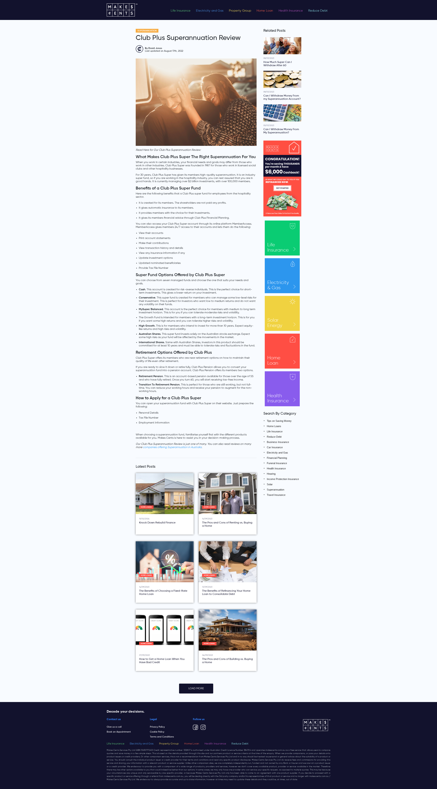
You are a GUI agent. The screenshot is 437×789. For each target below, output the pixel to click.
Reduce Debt (318, 10)
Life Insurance (181, 10)
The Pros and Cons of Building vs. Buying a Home (227, 661)
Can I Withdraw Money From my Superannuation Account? (282, 97)
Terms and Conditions (162, 737)
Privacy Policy (157, 727)
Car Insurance (275, 447)
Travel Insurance (276, 494)
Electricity (278, 285)
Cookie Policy (157, 732)
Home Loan (265, 10)
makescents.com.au (275, 750)
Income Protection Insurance (283, 479)
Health (278, 398)
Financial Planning (277, 457)
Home (273, 361)
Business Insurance (278, 442)
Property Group (240, 10)
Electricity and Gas (209, 10)
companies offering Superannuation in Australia (172, 447)
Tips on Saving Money (279, 420)
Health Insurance (291, 10)
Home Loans (146, 507)
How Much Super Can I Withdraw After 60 (277, 64)
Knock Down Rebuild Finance (157, 522)
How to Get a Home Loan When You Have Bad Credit (162, 661)
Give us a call (114, 727)
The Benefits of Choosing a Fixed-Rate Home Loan (163, 593)
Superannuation (147, 31)
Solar (274, 323)
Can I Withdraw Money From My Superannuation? (281, 131)
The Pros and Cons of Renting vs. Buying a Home (227, 524)
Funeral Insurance (277, 463)
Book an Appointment (119, 732)
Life (278, 248)
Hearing (271, 473)
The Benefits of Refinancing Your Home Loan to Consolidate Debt (226, 593)
